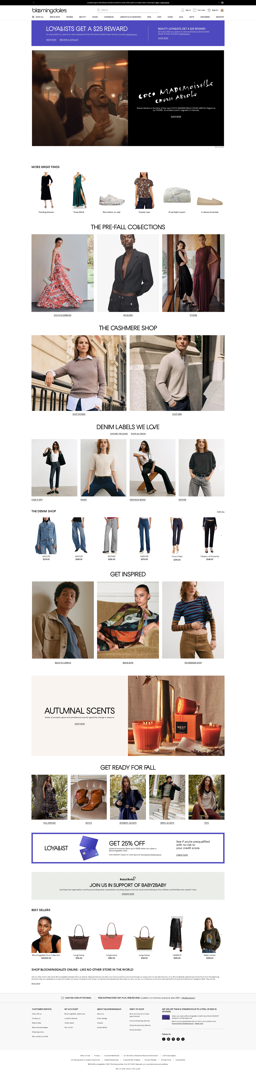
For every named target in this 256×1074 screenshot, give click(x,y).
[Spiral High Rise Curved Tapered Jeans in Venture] (79, 535)
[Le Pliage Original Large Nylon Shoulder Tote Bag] (111, 934)
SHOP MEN (177, 414)
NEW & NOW (128, 663)
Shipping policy (38, 1032)
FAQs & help (36, 1023)
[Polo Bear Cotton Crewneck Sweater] (210, 934)
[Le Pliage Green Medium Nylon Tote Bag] (79, 934)
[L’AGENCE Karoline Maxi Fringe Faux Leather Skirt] (177, 934)
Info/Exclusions (188, 998)
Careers (100, 1023)
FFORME (193, 315)
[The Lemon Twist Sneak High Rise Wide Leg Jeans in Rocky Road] (111, 535)
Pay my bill (69, 1027)
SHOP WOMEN (79, 414)
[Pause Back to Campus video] (90, 655)
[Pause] (222, 2)
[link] (46, 558)
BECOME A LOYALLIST (103, 3)
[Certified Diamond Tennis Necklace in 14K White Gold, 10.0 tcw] (46, 934)
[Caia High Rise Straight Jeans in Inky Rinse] (210, 535)
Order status (69, 1023)
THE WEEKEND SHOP (193, 663)
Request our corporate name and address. (152, 1064)
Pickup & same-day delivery (140, 1025)
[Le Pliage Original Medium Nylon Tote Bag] (144, 934)
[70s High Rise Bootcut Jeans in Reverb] (144, 535)
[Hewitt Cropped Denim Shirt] (46, 535)
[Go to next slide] (219, 2)
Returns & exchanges (40, 1027)
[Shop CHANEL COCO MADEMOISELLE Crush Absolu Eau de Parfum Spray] (80, 98)
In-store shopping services (140, 1021)
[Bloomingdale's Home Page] (49, 10)
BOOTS (89, 823)
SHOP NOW (176, 117)
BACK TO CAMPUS (63, 663)
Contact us (36, 1018)
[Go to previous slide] (33, 2)
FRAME (84, 500)
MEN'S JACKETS (167, 823)
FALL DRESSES (49, 823)
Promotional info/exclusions (182, 1023)
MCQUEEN (128, 315)
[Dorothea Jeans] (177, 535)
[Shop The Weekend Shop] (193, 620)
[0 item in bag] (222, 10)
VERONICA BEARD (138, 500)
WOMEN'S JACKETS (128, 823)
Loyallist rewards (71, 1018)
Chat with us (36, 1014)
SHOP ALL (221, 512)
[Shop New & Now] (128, 620)
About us (100, 1014)
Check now (199, 1023)
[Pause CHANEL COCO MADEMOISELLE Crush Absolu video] (124, 142)
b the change (102, 1018)
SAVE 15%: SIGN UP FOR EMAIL (78, 998)
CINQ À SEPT (37, 500)
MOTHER (182, 500)
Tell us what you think (40, 1036)
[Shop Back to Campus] (63, 620)
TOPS (206, 823)
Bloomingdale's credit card (75, 1014)
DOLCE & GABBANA (62, 315)
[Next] (221, 468)
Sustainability (102, 1027)
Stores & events (135, 1030)
